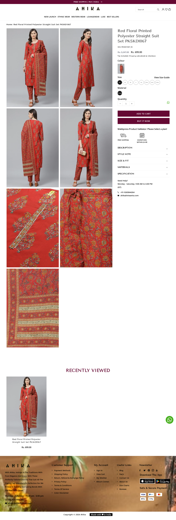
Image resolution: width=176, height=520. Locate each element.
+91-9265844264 (127, 192)
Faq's (121, 474)
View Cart (100, 474)
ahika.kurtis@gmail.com (19, 503)
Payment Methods (62, 470)
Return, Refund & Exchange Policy (69, 478)
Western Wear (78, 16)
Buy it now (143, 121)
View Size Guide (162, 77)
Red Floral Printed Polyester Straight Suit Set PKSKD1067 (42, 24)
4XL (157, 82)
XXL (146, 82)
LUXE (103, 16)
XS (120, 82)
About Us (123, 481)
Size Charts (124, 485)
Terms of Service (61, 489)
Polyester (120, 93)
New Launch (50, 16)
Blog (121, 470)
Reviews (122, 489)
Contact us (124, 478)
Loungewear (93, 16)
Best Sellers (113, 16)
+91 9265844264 (16, 499)
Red (121, 69)
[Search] (158, 9)
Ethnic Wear (64, 16)
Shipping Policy (61, 474)
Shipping (132, 56)
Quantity (122, 99)
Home (9, 24)
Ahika (83, 514)
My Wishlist (101, 478)
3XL (152, 82)
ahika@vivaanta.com (129, 195)
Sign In (99, 470)
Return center (102, 481)
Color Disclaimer (61, 493)
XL (141, 82)
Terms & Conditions (63, 485)
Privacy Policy (60, 481)
